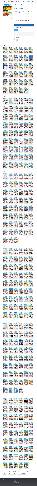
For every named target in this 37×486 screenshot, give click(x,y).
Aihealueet (18, 1)
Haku (21, 1)
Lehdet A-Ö (13, 1)
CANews (18, 42)
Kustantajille (16, 481)
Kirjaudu (28, 1)
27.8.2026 (19, 12)
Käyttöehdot (16, 479)
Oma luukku (8, 1)
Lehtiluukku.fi (7, 479)
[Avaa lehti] (5, 50)
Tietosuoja (15, 480)
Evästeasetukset (16, 482)
